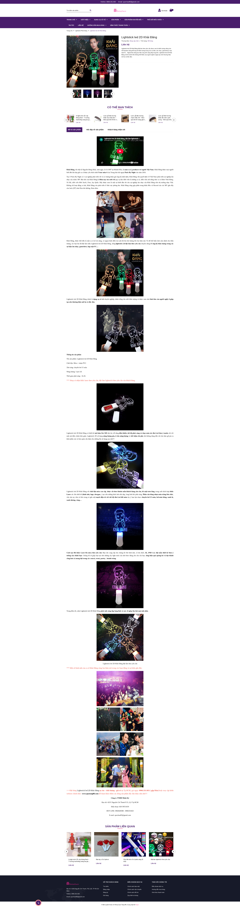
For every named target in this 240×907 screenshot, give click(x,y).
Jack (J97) (72, 188)
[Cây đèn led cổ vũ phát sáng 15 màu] (134, 844)
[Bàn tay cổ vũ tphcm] (106, 844)
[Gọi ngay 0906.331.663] (38, 902)
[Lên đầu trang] (201, 902)
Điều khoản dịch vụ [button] (135, 882)
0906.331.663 (111, 2)
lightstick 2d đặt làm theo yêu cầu (128, 244)
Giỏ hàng (106, 895)
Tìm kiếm (106, 886)
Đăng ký (105, 892)
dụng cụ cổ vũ (98, 299)
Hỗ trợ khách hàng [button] (110, 882)
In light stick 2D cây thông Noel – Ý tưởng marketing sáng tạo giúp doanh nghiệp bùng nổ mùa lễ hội (83, 118)
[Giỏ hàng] (171, 10)
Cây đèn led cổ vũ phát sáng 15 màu (133, 860)
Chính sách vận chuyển (134, 889)
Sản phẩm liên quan (120, 826)
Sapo (137, 904)
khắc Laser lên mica (84, 553)
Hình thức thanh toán (158, 892)
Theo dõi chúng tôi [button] (159, 882)
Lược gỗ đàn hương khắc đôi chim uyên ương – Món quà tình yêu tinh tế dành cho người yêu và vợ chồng (165, 118)
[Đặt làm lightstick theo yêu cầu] (161, 844)
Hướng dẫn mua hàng (158, 889)
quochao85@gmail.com (131, 2)
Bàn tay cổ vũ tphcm (102, 859)
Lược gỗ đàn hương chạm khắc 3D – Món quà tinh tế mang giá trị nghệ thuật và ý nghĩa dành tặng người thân (138, 118)
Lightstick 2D (92, 436)
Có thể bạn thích (120, 107)
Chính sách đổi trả (133, 892)
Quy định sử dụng (133, 895)
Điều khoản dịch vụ (157, 886)
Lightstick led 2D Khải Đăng (101, 244)
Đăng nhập (106, 889)
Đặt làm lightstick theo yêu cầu (160, 859)
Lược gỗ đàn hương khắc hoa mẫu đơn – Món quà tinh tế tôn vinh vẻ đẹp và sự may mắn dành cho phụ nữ (110, 118)
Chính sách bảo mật (134, 886)
